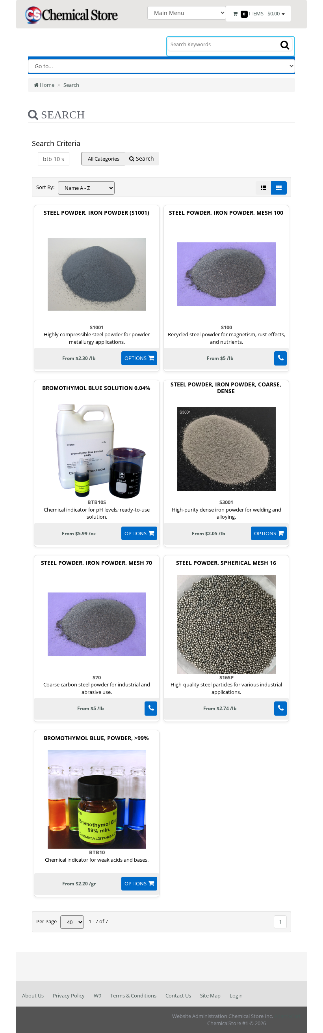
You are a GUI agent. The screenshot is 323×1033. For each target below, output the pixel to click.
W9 (97, 995)
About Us (33, 995)
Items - (261, 13)
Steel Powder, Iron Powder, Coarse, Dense (226, 388)
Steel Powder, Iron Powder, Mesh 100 (226, 213)
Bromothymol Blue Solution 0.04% (96, 388)
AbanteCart (287, 1016)
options (135, 358)
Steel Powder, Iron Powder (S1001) (96, 213)
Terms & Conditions (133, 995)
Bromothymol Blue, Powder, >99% (96, 738)
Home (46, 84)
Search (71, 84)
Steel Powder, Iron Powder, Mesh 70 (96, 563)
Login (236, 995)
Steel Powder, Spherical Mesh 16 (226, 563)
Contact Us (178, 995)
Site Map (210, 995)
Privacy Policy (69, 995)
